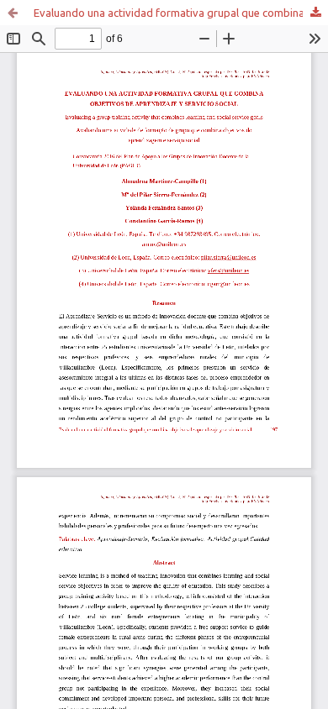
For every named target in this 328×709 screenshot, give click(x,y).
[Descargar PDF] (315, 12)
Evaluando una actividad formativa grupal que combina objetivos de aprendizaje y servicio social (181, 12)
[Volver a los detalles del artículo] (12, 12)
